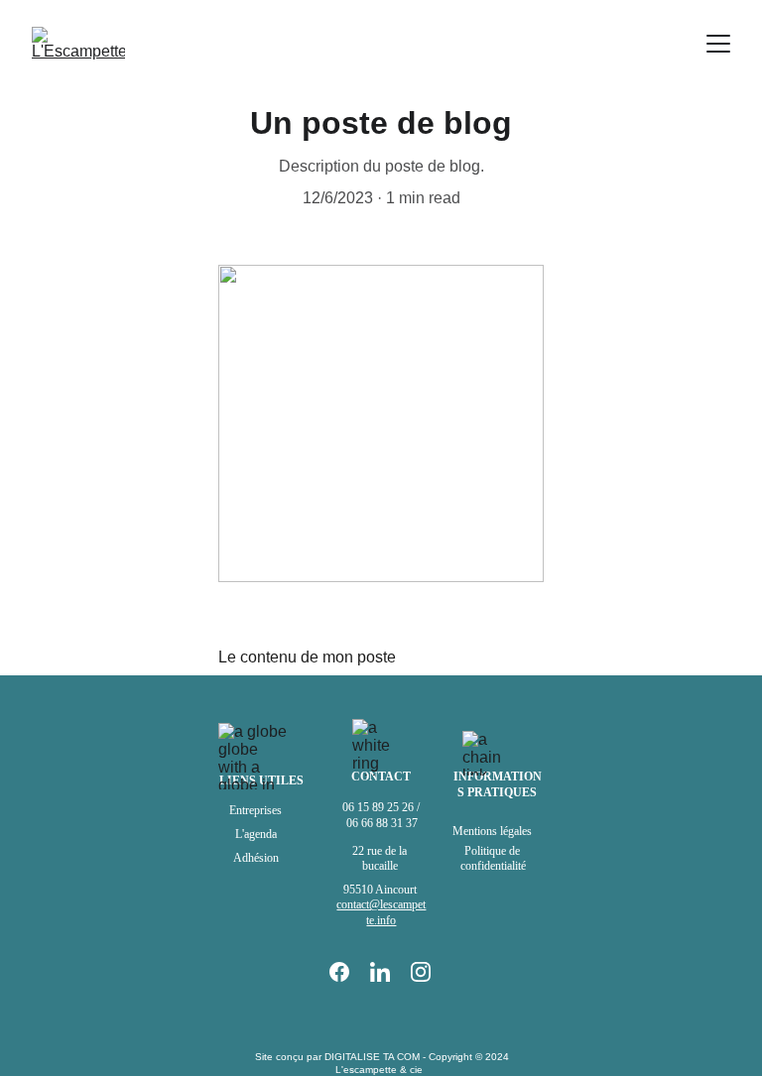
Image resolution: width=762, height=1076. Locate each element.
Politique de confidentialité (493, 859)
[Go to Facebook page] (349, 972)
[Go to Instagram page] (421, 972)
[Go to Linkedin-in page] (390, 972)
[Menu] (718, 44)
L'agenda (256, 834)
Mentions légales (493, 831)
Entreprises (255, 810)
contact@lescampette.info (381, 912)
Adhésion (256, 858)
